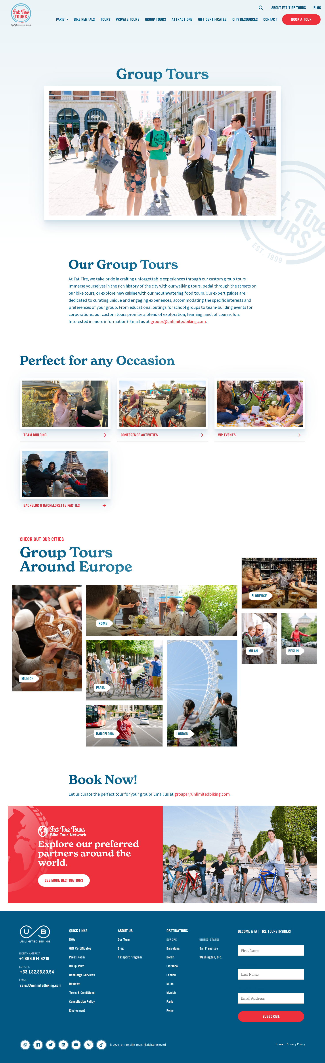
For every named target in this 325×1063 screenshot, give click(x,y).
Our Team (124, 939)
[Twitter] (50, 1045)
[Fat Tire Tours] (21, 14)
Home (279, 1044)
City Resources (245, 19)
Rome (170, 1010)
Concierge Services (82, 975)
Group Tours (155, 19)
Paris (169, 1001)
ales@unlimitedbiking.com (41, 985)
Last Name (247, 964)
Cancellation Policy (82, 1001)
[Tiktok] (101, 1045)
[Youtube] (76, 1045)
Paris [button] (61, 19)
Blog (317, 7)
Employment (77, 1010)
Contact (270, 19)
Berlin (170, 957)
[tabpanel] (161, 610)
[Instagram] (25, 1045)
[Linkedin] (63, 1045)
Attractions (182, 19)
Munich (171, 992)
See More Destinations (64, 880)
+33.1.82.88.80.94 (37, 972)
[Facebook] (37, 1045)
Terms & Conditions (82, 992)
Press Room (77, 957)
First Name (248, 941)
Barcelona (173, 948)
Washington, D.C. (210, 957)
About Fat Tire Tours (288, 7)
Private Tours (127, 19)
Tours (105, 19)
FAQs (72, 939)
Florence (172, 966)
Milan (170, 983)
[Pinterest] (88, 1045)
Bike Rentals (84, 19)
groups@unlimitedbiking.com (178, 321)
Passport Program (130, 957)
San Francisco (208, 948)
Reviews (74, 983)
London (171, 975)
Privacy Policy (296, 1044)
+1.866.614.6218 (34, 958)
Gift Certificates (212, 19)
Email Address (251, 988)
